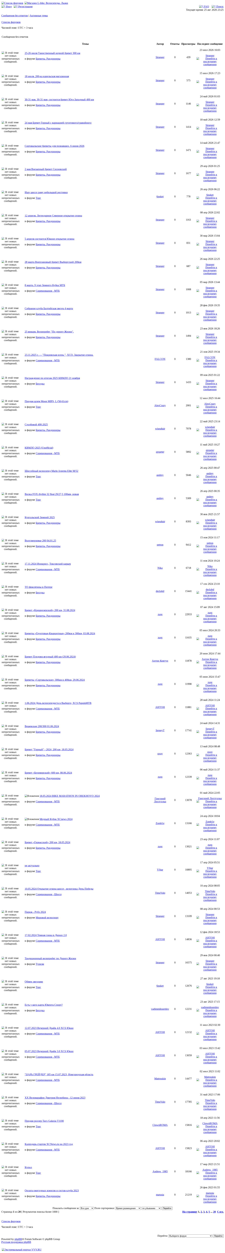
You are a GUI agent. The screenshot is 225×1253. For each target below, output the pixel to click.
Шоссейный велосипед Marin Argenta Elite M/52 (51, 471)
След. (220, 1211)
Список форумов (11, 22)
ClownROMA (160, 1125)
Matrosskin (160, 1078)
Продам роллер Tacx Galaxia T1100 (44, 1120)
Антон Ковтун (160, 660)
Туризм (40, 964)
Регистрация (25, 6)
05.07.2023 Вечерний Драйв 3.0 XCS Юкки (49, 1051)
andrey (160, 475)
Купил (28, 1167)
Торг (38, 198)
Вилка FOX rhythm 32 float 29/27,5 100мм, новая (52, 494)
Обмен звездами (34, 981)
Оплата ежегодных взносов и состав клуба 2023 (52, 1190)
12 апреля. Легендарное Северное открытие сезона (53, 215)
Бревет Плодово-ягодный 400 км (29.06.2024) (50, 656)
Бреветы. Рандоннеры (48, 58)
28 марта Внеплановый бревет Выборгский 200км (53, 262)
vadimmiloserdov (160, 1009)
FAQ (206, 6)
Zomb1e (160, 823)
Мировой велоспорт (47, 917)
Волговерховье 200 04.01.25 (40, 540)
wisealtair (160, 428)
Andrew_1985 (160, 1171)
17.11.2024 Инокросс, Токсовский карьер (48, 563)
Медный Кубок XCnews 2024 (56, 819)
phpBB (18, 1239)
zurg (160, 614)
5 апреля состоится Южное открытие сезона (49, 238)
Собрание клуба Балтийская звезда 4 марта (49, 308)
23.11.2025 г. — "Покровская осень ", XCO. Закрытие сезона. (59, 354)
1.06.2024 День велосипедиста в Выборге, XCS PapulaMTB (58, 703)
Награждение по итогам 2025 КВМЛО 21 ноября (52, 378)
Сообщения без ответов (14, 15)
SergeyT (160, 730)
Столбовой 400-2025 (36, 424)
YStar (160, 869)
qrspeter (160, 451)
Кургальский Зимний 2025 (40, 517)
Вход (8, 6)
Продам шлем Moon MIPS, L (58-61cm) (46, 401)
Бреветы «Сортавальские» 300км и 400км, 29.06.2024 (55, 679)
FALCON (160, 359)
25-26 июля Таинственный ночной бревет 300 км (52, 53)
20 (214, 1211)
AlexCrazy (160, 405)
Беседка (40, 383)
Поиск (220, 6)
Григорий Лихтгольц (160, 800)
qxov (160, 753)
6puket (160, 196)
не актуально (32, 865)
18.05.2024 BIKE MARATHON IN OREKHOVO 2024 (70, 796)
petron (160, 544)
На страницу (189, 1211)
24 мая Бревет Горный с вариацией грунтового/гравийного (58, 122)
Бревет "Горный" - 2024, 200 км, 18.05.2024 (49, 749)
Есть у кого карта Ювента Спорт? (44, 1004)
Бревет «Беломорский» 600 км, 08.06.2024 (48, 772)
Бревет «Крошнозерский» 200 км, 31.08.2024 (50, 610)
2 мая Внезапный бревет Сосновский (46, 169)
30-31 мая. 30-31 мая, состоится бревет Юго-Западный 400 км (59, 99)
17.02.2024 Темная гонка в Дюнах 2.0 (46, 935)
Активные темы (39, 15)
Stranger (160, 57)
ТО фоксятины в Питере (38, 587)
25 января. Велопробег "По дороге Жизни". (49, 331)
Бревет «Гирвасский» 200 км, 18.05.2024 (47, 842)
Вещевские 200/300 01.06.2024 (42, 726)
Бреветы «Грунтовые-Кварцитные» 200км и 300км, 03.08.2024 (60, 633)
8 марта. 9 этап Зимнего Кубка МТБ (45, 285)
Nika (160, 567)
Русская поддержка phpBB (16, 1242)
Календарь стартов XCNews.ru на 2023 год (49, 1144)
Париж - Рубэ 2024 (35, 912)
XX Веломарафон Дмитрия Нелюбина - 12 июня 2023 (55, 1097)
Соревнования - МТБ (48, 290)
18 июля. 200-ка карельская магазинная (47, 76)
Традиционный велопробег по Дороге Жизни (50, 958)
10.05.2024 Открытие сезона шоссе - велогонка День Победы (59, 888)
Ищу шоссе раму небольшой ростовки (46, 192)
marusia (160, 1194)
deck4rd (160, 591)
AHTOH (160, 707)
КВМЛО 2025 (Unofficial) (39, 447)
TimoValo (160, 892)
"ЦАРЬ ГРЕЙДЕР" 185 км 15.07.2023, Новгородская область (59, 1074)
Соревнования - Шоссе (49, 894)
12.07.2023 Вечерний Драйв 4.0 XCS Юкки (49, 1028)
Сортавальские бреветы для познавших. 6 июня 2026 (54, 146)
